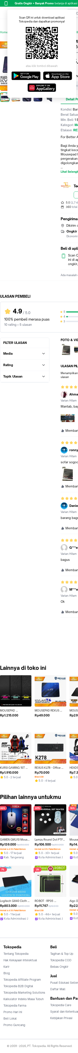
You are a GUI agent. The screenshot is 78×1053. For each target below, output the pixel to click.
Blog (6, 973)
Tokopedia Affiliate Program (22, 979)
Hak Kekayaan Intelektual (20, 960)
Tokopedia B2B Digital (18, 986)
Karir (6, 966)
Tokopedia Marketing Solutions (24, 992)
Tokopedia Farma (14, 1005)
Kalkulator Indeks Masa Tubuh (23, 999)
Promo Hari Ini (12, 1012)
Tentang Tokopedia (15, 953)
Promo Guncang (14, 1025)
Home (4, 32)
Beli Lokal (10, 1018)
